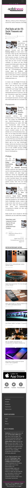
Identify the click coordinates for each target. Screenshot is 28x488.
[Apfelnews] (15, 9)
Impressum (8, 406)
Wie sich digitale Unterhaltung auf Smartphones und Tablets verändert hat (15, 342)
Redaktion (7, 404)
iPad (6, 421)
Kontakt (7, 401)
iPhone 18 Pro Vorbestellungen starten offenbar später (14, 264)
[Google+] (12, 4)
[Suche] (22, 1)
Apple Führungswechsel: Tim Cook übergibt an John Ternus (16, 284)
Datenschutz (8, 409)
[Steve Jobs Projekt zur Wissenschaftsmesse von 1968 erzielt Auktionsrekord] (16, 295)
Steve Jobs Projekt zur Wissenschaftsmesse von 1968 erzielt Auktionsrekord (16, 304)
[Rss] (10, 4)
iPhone (7, 423)
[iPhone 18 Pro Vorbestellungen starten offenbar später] (16, 256)
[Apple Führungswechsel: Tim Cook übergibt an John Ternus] (16, 275)
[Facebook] (14, 4)
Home (8, 20)
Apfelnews (7, 399)
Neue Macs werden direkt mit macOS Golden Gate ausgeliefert (14, 362)
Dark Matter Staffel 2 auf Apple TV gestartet (16, 323)
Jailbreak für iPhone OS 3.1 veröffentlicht (15, 234)
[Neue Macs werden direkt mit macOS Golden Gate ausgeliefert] (16, 353)
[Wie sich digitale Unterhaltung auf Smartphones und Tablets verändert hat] (16, 333)
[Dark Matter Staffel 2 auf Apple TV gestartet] (16, 315)
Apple (6, 418)
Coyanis (14, 36)
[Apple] (17, 4)
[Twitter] (15, 4)
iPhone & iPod (15, 20)
